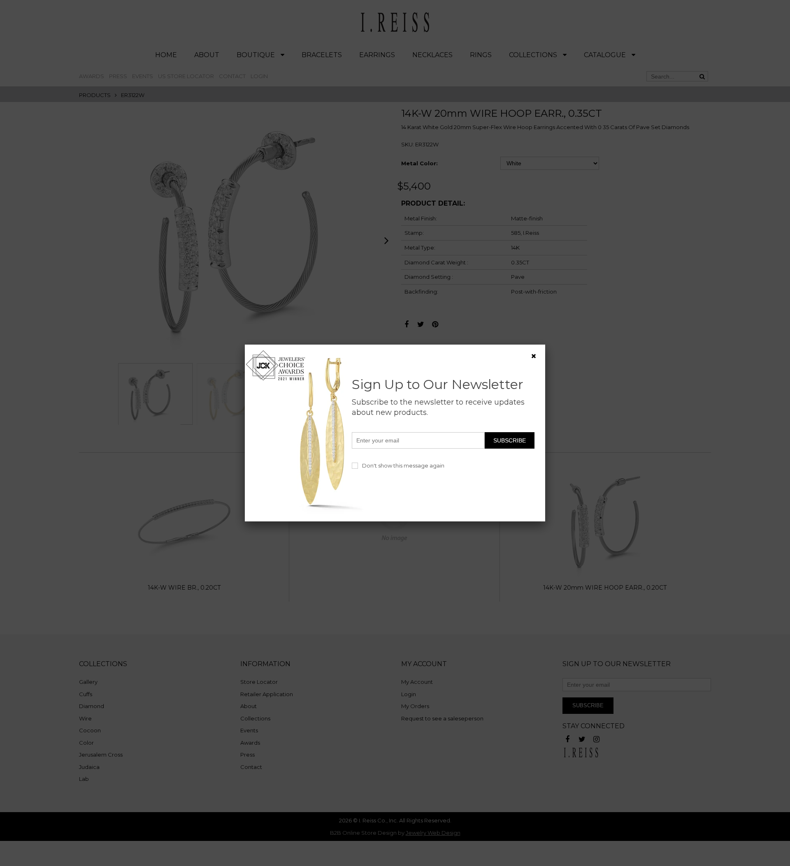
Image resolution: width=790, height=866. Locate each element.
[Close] (533, 356)
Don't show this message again (403, 465)
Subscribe (509, 440)
